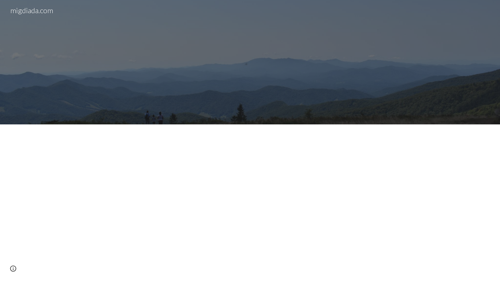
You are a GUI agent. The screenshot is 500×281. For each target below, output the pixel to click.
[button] (13, 268)
